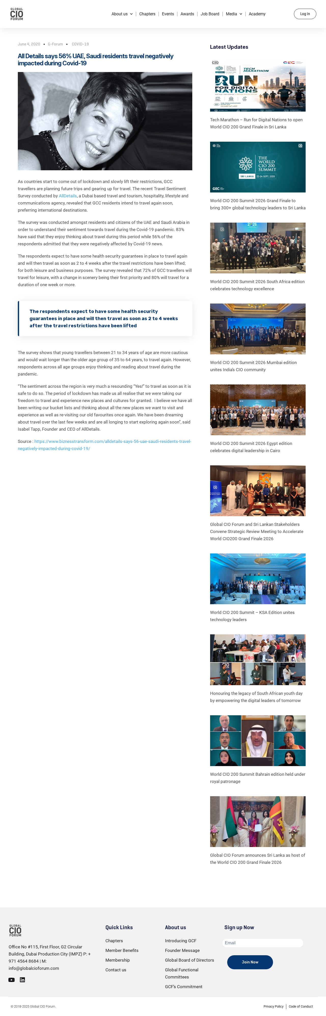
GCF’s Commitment (183, 986)
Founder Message (182, 950)
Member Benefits (122, 950)
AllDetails (68, 195)
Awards (187, 13)
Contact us (115, 969)
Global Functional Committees (181, 973)
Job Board (210, 13)
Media (231, 13)
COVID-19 (80, 44)
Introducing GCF (180, 940)
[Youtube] (12, 980)
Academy (257, 13)
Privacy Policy (273, 1006)
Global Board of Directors (189, 960)
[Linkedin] (22, 980)
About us (120, 13)
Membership (117, 960)
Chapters (147, 13)
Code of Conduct (301, 1006)
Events (168, 13)
